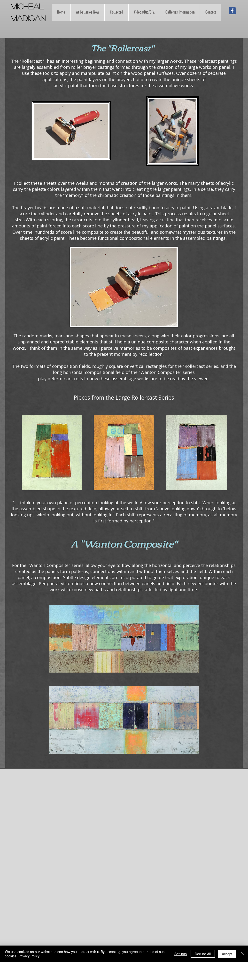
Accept (227, 953)
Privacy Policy (28, 956)
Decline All (203, 953)
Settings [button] (180, 953)
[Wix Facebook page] (232, 10)
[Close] (242, 953)
